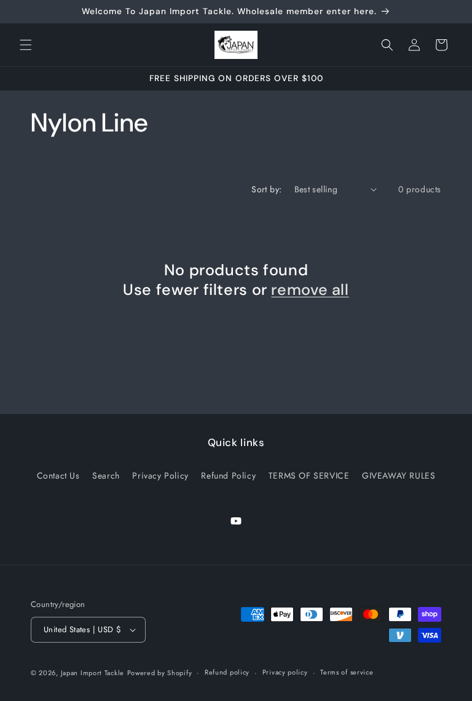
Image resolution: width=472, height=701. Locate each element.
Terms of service (346, 672)
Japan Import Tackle (92, 673)
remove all (309, 290)
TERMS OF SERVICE (309, 475)
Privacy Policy (160, 475)
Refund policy (227, 672)
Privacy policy (285, 672)
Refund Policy (228, 475)
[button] (25, 44)
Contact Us (58, 475)
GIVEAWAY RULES (398, 475)
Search (106, 475)
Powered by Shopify (159, 673)
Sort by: (266, 189)
